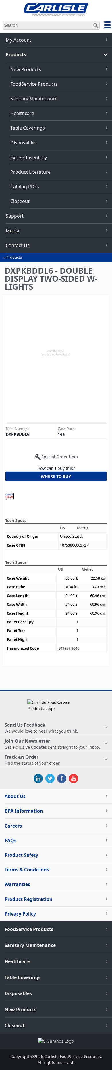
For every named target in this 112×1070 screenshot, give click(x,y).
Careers (13, 826)
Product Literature (30, 172)
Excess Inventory (28, 157)
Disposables (23, 143)
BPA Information (24, 811)
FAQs (10, 840)
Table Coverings (27, 128)
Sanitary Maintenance (34, 98)
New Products (25, 69)
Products (14, 257)
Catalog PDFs (24, 186)
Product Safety (21, 855)
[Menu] (107, 25)
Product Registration (29, 899)
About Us (15, 796)
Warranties (17, 884)
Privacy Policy (20, 914)
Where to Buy (56, 476)
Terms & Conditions (27, 869)
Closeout (20, 201)
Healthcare (22, 113)
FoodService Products (34, 84)
